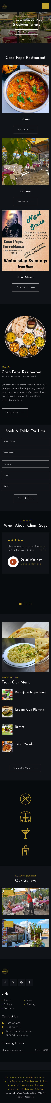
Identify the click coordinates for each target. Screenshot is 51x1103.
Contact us (9, 1008)
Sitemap (39, 1089)
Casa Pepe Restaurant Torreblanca (24, 1077)
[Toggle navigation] (45, 6)
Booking (31, 1004)
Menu (30, 1000)
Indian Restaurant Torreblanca (21, 1081)
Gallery (8, 1004)
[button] (20, 604)
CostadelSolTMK (32, 1093)
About (7, 1000)
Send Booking (25, 498)
